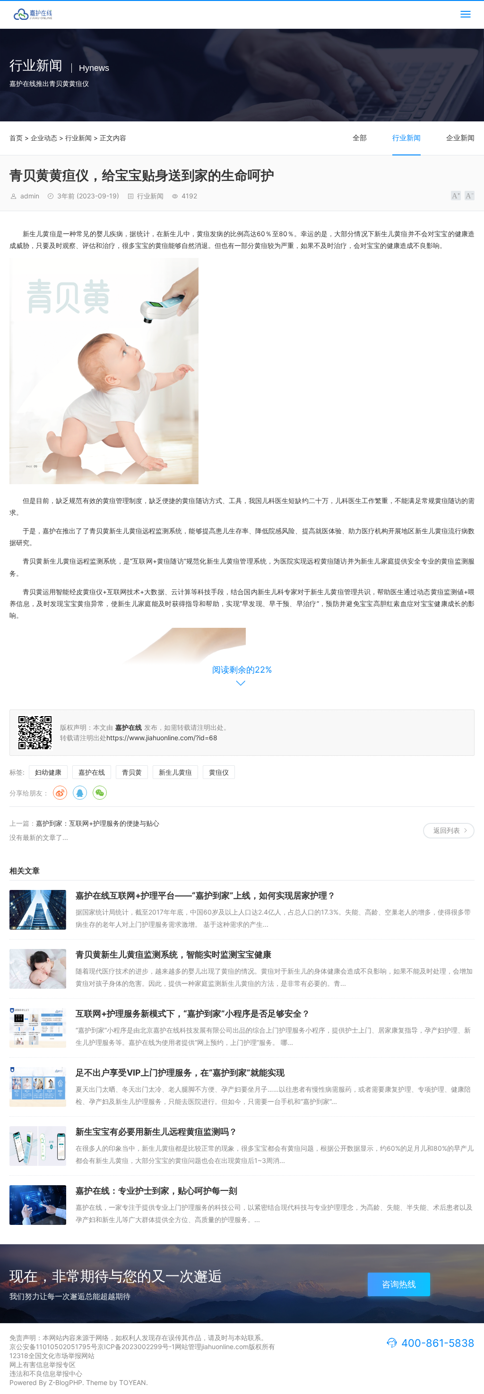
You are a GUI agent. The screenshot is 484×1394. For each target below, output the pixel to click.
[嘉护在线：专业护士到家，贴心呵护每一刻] (37, 1205)
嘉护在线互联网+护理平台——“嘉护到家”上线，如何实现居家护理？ (206, 895)
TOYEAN (132, 1382)
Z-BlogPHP (65, 1382)
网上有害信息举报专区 (42, 1364)
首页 (16, 138)
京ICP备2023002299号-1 (136, 1347)
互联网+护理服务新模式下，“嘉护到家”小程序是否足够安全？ (193, 1013)
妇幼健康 (48, 772)
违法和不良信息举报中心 (45, 1373)
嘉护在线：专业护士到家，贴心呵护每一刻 (156, 1191)
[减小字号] (470, 195)
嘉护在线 (91, 772)
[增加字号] (456, 195)
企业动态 (44, 138)
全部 (360, 137)
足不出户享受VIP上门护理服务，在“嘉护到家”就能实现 (180, 1073)
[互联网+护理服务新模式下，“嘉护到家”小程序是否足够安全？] (37, 1028)
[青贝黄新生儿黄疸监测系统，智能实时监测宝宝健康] (37, 969)
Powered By (29, 1382)
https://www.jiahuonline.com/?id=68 (161, 738)
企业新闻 (460, 137)
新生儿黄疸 (175, 772)
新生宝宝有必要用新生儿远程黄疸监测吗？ (156, 1132)
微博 (60, 793)
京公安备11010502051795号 (53, 1347)
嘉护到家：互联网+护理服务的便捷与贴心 (97, 823)
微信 (100, 793)
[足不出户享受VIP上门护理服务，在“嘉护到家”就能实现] (37, 1087)
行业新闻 (78, 138)
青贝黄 (132, 772)
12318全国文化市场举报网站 (52, 1355)
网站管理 (188, 1347)
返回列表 (446, 830)
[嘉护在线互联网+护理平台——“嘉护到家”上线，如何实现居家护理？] (37, 910)
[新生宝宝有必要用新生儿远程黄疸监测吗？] (37, 1146)
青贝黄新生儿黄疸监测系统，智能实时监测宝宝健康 (173, 954)
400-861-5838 (438, 1343)
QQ (80, 793)
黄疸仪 (219, 772)
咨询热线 (399, 1284)
